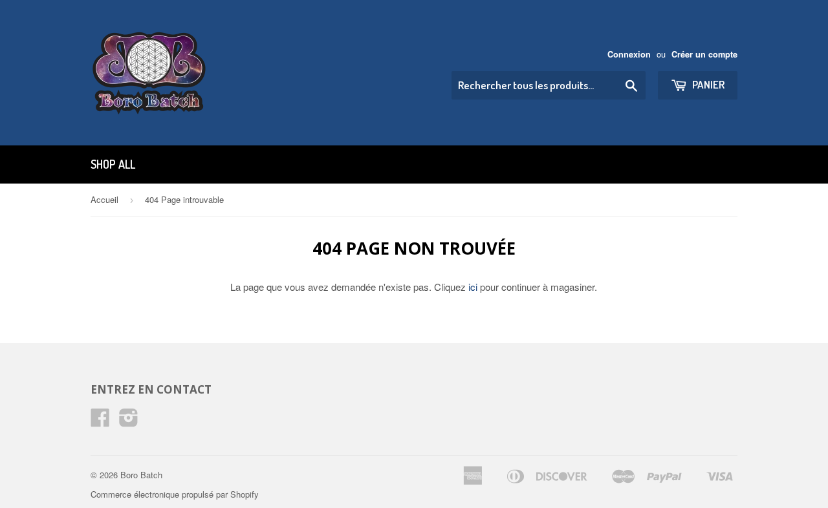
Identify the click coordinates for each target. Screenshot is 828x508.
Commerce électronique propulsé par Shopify (175, 494)
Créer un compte (704, 54)
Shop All (113, 164)
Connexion (629, 54)
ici (472, 286)
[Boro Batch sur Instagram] (128, 421)
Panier (707, 84)
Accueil (104, 199)
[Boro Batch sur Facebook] (100, 421)
